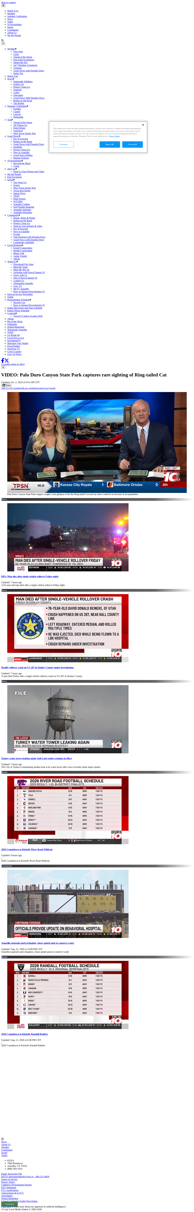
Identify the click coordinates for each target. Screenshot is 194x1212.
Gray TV (17, 286)
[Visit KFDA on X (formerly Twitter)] (6, 361)
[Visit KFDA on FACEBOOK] (2, 361)
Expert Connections (22, 248)
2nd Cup (11, 169)
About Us (12, 32)
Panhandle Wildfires (23, 81)
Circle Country (14, 351)
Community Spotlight (23, 242)
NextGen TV (13, 348)
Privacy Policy (8, 1182)
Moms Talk (18, 253)
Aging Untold (20, 256)
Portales (17, 109)
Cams (16, 54)
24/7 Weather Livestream (25, 65)
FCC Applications (9, 1190)
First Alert (18, 51)
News (10, 19)
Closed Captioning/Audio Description (19, 1201)
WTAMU (18, 201)
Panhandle (18, 117)
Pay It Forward (20, 139)
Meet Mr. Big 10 (21, 269)
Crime (16, 92)
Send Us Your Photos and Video (28, 171)
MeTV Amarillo (21, 289)
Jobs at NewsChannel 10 (25, 278)
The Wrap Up (20, 182)
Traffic (10, 297)
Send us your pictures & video (27, 226)
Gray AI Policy (14, 354)
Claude (16, 111)
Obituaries (12, 324)
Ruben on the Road (22, 100)
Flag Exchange (14, 177)
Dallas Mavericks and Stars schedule (24, 308)
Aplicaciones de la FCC (12, 1193)
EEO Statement (8, 1187)
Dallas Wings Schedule (18, 310)
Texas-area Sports (21, 190)
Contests (11, 313)
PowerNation (13, 346)
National (17, 89)
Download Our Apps (23, 264)
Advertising (6, 1195)
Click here (6, 1206)
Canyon (17, 114)
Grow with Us (20, 275)
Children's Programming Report (16, 1185)
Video (10, 21)
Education (18, 95)
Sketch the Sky (20, 62)
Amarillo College (21, 204)
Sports (10, 27)
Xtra (9, 119)
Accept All (132, 144)
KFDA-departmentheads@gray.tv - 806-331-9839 (25, 1176)
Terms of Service (9, 1179)
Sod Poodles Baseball (23, 207)
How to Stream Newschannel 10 (29, 291)
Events (16, 234)
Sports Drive (19, 193)
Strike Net (18, 73)
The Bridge (18, 103)
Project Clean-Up (21, 87)
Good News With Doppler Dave (28, 98)
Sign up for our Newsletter (20, 294)
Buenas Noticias (21, 158)
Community (13, 30)
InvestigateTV (14, 340)
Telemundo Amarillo (23, 283)
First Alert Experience (23, 59)
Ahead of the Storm (22, 57)
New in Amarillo (21, 152)
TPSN (16, 196)
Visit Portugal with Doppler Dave (29, 237)
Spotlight (17, 147)
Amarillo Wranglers (22, 212)
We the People (14, 35)
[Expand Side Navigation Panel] (3, 5)
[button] (15, 49)
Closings (17, 68)
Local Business (14, 245)
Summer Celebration (17, 16)
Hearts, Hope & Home (24, 218)
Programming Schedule (18, 299)
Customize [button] (9, 1204)
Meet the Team (20, 267)
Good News (13, 136)
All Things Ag (20, 125)
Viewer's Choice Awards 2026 (27, 316)
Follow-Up (18, 84)
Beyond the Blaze (21, 163)
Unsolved (18, 130)
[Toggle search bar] (2, 40)
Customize (63, 144)
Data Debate (19, 128)
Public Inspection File (11, 1174)
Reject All (110, 144)
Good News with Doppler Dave (28, 70)
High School (19, 199)
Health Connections (22, 250)
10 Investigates (14, 24)
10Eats (16, 259)
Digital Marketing (15, 327)
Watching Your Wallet (17, 343)
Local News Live (15, 338)
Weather (11, 13)
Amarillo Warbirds (22, 209)
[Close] (3, 43)
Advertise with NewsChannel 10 (29, 272)
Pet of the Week (14, 321)
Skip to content (8, 2)
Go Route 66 (13, 335)
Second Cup (19, 302)
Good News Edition (23, 155)
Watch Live (12, 11)
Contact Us (18, 280)
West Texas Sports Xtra (24, 133)
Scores (16, 185)
